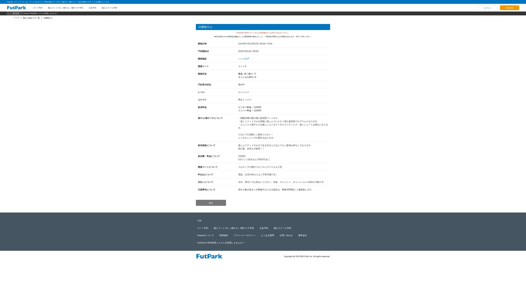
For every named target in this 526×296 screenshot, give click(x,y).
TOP (199, 220)
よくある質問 (267, 235)
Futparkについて (205, 235)
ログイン (487, 8)
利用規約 (223, 235)
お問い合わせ (286, 235)
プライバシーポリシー (244, 235)
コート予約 (37, 8)
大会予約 (92, 8)
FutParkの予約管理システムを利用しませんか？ (40, 13)
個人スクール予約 (109, 8)
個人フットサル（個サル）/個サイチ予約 (65, 8)
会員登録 (509, 8)
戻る (211, 202)
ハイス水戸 (243, 58)
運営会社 (302, 235)
